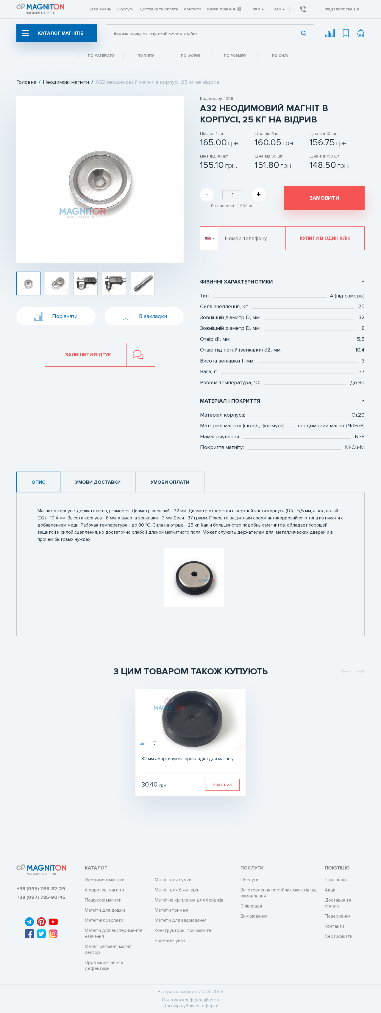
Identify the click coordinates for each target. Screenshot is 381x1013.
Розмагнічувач (170, 940)
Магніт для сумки (173, 880)
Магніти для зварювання (181, 920)
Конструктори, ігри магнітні (183, 930)
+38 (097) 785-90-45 (41, 897)
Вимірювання (221, 9)
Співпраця (251, 906)
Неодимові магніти (66, 82)
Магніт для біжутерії (176, 890)
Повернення (338, 916)
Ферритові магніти (104, 890)
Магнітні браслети (104, 920)
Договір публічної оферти (190, 1006)
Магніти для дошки (105, 910)
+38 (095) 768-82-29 (41, 889)
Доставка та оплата (159, 9)
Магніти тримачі (171, 910)
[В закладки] (154, 743)
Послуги (125, 9)
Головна (26, 82)
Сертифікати (338, 936)
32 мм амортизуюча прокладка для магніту (187, 759)
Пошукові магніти (103, 900)
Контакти (192, 9)
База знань (100, 9)
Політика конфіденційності (190, 1000)
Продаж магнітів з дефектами (104, 965)
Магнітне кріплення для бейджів (189, 900)
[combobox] (210, 33)
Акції (330, 890)
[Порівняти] (142, 743)
